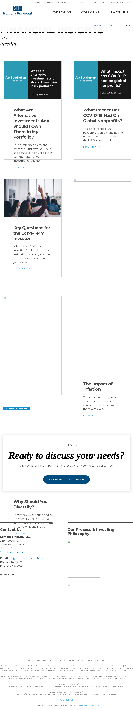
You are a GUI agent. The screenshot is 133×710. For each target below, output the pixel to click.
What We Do (90, 11)
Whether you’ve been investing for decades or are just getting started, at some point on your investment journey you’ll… (31, 254)
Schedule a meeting (13, 552)
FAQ (83, 2)
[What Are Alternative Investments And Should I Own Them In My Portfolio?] (32, 80)
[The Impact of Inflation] (102, 276)
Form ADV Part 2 (66, 700)
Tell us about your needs (66, 479)
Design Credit (83, 705)
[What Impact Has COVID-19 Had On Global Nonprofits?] (102, 80)
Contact (127, 25)
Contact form (8, 548)
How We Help (118, 11)
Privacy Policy (94, 705)
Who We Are (62, 11)
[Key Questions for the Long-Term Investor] (32, 198)
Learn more (20, 167)
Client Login (98, 2)
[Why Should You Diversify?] (32, 394)
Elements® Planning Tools (60, 2)
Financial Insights (102, 25)
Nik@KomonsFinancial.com (26, 558)
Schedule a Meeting (120, 2)
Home (37, 2)
